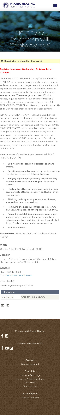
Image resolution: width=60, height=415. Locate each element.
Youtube (6, 348)
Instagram (6, 336)
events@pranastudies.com (19, 275)
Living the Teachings (30, 375)
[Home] (19, 5)
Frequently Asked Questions (30, 379)
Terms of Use (30, 386)
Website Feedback (30, 397)
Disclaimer (30, 382)
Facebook (2, 336)
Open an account (30, 364)
